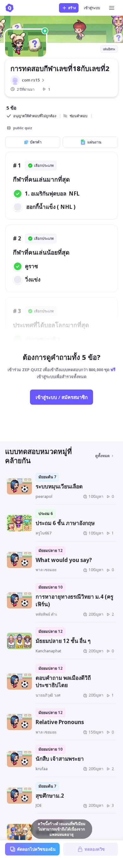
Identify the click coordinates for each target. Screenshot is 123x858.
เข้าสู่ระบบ (92, 7)
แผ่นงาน (94, 142)
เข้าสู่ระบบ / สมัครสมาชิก (62, 397)
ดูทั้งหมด (102, 455)
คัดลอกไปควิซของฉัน (36, 849)
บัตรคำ (36, 142)
